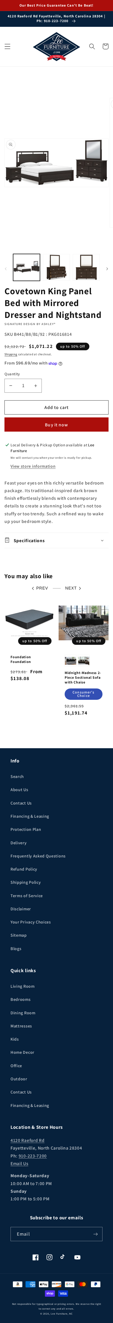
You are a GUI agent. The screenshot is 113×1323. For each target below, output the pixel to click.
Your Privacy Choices (31, 922)
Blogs (16, 948)
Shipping (10, 354)
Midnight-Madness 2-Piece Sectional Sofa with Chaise (83, 678)
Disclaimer (21, 909)
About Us (19, 789)
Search (17, 776)
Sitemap (19, 935)
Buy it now (56, 425)
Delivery (19, 843)
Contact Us (21, 803)
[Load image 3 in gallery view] (86, 267)
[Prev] (6, 269)
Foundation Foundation (21, 659)
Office (16, 1066)
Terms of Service (27, 895)
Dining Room (23, 1013)
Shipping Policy (26, 882)
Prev (42, 588)
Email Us (19, 1163)
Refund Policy (24, 869)
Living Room (23, 986)
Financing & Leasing (30, 816)
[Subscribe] (95, 1234)
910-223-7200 (33, 1156)
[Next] (107, 269)
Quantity (12, 373)
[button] (7, 46)
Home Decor (22, 1052)
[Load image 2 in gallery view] (56, 267)
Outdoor (19, 1079)
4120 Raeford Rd (27, 1140)
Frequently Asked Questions (38, 856)
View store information (33, 466)
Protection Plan (26, 829)
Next (71, 588)
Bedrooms (21, 999)
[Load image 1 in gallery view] (26, 267)
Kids (15, 1039)
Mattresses (21, 1026)
